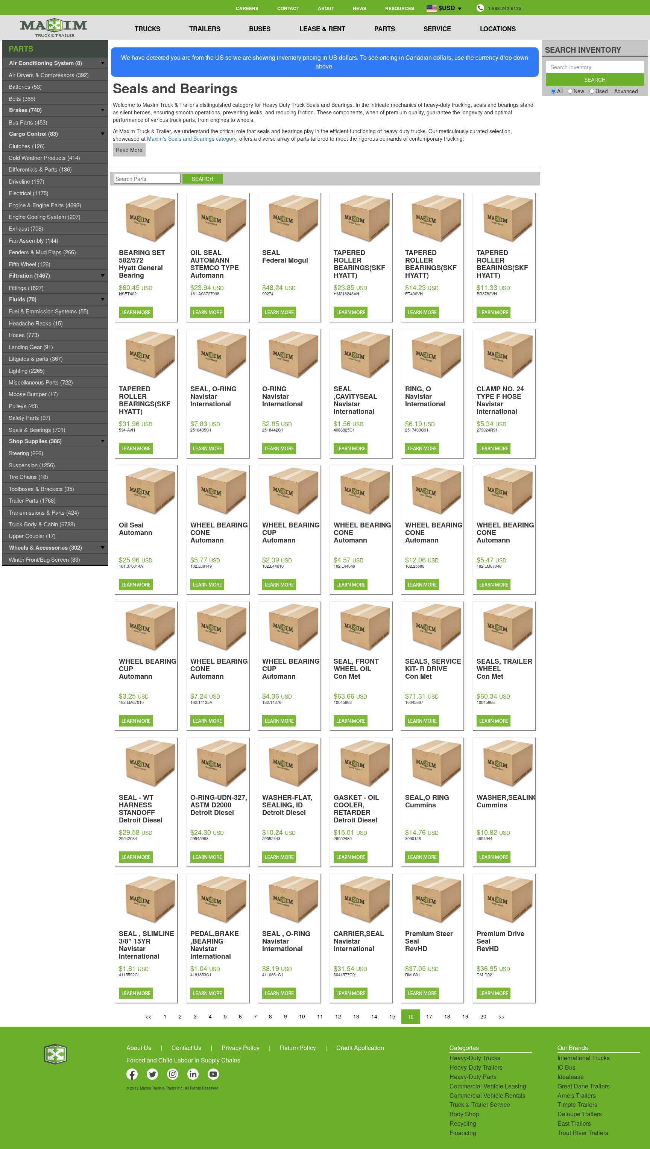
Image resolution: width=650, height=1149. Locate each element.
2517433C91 (416, 430)
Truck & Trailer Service (480, 1104)
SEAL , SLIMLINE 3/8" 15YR (146, 944)
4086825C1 (344, 430)
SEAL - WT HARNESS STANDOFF (140, 808)
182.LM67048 (489, 566)
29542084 (128, 838)
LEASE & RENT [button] (322, 28)
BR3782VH (487, 293)
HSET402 (128, 293)
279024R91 (487, 430)
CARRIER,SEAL (359, 940)
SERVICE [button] (437, 28)
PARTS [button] (384, 28)
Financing (463, 1132)
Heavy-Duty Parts (473, 1076)
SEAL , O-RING (286, 940)
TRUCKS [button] (147, 28)
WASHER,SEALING (507, 800)
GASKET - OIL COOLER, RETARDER (356, 808)
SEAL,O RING (427, 800)
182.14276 (271, 702)
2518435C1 (200, 430)
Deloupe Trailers (579, 1113)
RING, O (425, 395)
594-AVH (127, 430)
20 (483, 1016)
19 (465, 1016)
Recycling (463, 1123)
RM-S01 (412, 974)
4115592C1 (129, 974)
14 (374, 1016)
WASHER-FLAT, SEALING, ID (287, 804)
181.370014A (131, 566)
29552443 (271, 838)
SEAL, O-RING (213, 395)
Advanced (626, 91)
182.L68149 (201, 566)
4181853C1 (200, 974)
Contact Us (186, 1047)
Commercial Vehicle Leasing (488, 1086)
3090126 (413, 838)
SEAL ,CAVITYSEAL (355, 399)
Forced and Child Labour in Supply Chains (183, 1060)
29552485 (343, 838)
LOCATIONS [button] (498, 28)
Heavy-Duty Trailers (476, 1067)
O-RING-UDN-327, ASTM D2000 (218, 804)
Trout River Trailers (582, 1132)
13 (356, 1016)
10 (302, 1016)
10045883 (343, 702)
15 (392, 1016)
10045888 (486, 702)
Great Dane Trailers (583, 1086)
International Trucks (583, 1057)
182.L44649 (344, 566)
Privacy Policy (241, 1047)
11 (320, 1016)
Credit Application (360, 1047)
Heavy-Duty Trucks (475, 1057)
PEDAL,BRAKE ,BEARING (214, 944)
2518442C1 (272, 430)
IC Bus (566, 1067)
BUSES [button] (259, 28)
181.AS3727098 (204, 293)
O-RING (282, 395)
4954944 (484, 838)
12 (338, 1016)
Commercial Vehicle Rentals (487, 1095)
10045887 (414, 702)
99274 (267, 293)
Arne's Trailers (576, 1095)
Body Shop (464, 1113)
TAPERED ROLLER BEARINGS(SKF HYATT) (360, 271)
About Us (138, 1047)
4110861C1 (272, 974)
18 (447, 1016)
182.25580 (414, 566)
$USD (447, 7)
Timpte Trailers (577, 1104)
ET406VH (414, 293)
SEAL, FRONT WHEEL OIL (356, 668)
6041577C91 (345, 974)
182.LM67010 (131, 702)
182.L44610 (273, 566)
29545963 (199, 838)
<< (149, 1016)
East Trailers (574, 1123)
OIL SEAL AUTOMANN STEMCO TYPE (214, 263)
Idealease (570, 1076)
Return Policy (298, 1047)
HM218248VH (346, 293)
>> (501, 1016)
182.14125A (201, 702)
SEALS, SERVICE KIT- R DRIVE (433, 668)
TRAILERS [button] (204, 28)
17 (429, 1016)
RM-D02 (484, 974)
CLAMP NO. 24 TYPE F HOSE (500, 399)
